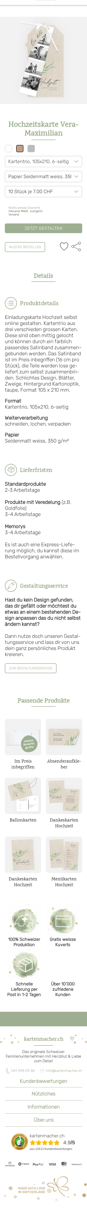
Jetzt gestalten (43, 228)
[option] (43, 60)
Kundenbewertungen (43, 1081)
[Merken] (64, 246)
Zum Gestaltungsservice (30, 668)
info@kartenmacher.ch (64, 1071)
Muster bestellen (25, 247)
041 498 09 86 (23, 1071)
